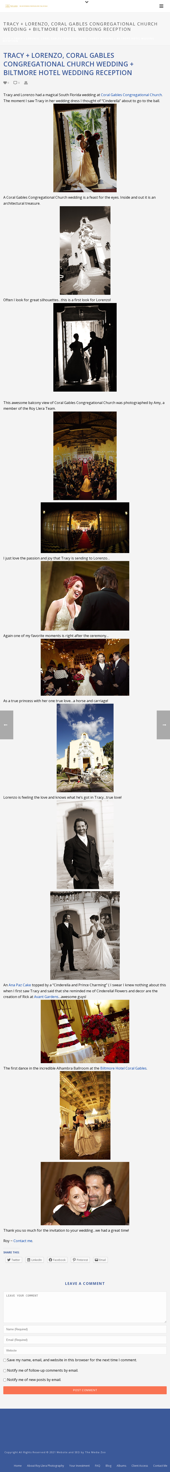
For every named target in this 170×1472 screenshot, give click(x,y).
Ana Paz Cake (20, 985)
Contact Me (160, 1466)
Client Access (139, 1466)
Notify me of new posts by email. (34, 1379)
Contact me (23, 1240)
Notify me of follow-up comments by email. (42, 1370)
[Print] (28, 82)
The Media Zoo (95, 1452)
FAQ (97, 1466)
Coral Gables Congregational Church (131, 94)
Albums (121, 1466)
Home (7, 38)
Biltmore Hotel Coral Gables (123, 1068)
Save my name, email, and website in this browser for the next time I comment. (72, 1359)
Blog (108, 1466)
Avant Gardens (46, 996)
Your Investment (79, 1466)
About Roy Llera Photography (45, 1466)
